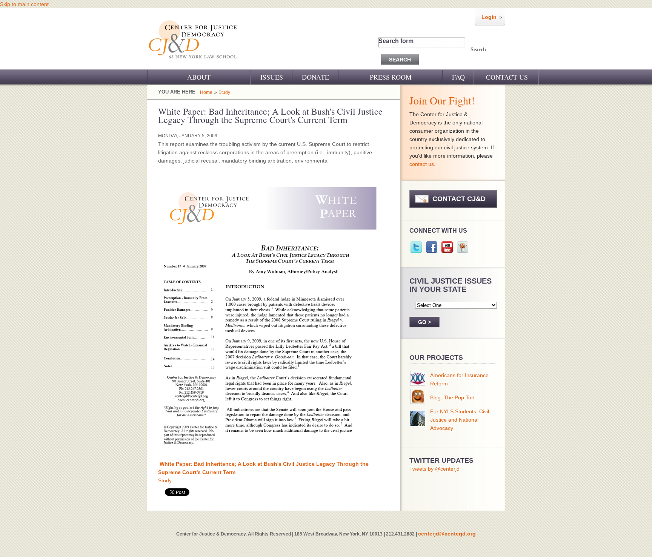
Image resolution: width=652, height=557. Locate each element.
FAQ (458, 76)
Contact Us (507, 76)
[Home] (193, 63)
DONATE (315, 76)
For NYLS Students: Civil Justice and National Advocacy (459, 419)
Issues (271, 76)
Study (224, 92)
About (199, 76)
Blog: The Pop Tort (452, 397)
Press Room (391, 76)
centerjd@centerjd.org (447, 534)
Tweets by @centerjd (434, 469)
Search (478, 49)
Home (206, 92)
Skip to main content (24, 4)
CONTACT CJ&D (459, 199)
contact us (421, 164)
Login (489, 17)
